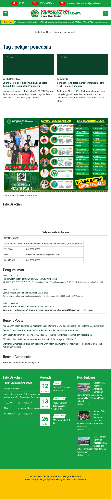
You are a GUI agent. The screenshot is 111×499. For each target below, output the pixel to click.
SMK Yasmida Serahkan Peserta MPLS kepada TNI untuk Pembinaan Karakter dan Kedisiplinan (47, 335)
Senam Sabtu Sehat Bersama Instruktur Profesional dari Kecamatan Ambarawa (40, 330)
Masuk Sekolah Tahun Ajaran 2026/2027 (60, 406)
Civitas (10, 57)
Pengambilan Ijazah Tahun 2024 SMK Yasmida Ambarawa (30, 279)
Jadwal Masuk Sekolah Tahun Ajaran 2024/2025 (25, 292)
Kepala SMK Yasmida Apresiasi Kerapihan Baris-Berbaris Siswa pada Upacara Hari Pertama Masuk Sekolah (53, 326)
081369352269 (47, 3)
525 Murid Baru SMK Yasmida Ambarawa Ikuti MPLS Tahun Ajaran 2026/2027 (39, 339)
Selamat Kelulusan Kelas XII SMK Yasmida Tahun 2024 (28, 306)
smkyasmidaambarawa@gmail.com (84, 3)
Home (49, 32)
